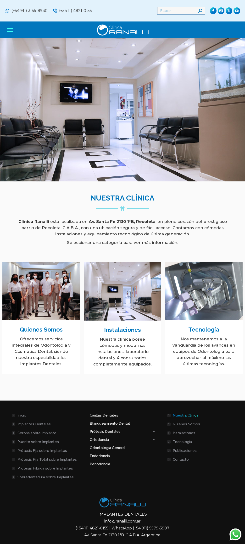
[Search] (200, 11)
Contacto (181, 459)
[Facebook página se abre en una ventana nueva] (213, 10)
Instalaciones (122, 329)
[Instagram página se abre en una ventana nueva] (221, 10)
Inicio (21, 415)
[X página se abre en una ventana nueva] (229, 10)
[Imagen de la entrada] (41, 291)
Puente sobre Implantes (38, 442)
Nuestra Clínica (185, 415)
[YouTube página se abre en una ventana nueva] (237, 10)
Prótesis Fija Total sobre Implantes (47, 459)
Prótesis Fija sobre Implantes (42, 451)
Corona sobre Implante (36, 433)
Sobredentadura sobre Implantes (45, 477)
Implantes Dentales (34, 424)
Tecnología (203, 329)
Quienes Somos (41, 329)
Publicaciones (185, 451)
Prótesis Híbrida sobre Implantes (45, 468)
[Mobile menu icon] (10, 30)
